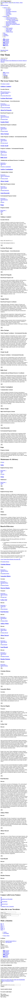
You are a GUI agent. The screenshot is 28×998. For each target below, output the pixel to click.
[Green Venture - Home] (12, 2)
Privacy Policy (6, 935)
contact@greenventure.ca (10, 941)
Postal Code (3, 915)
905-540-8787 (9, 942)
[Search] (2, 4)
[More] (9, 7)
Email (4, 913)
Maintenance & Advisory (17, 60)
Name (2, 912)
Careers (5, 932)
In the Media (6, 933)
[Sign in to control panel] (6, 979)
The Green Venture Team (6, 60)
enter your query (4, 984)
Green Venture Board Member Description (10, 559)
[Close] (2, 70)
